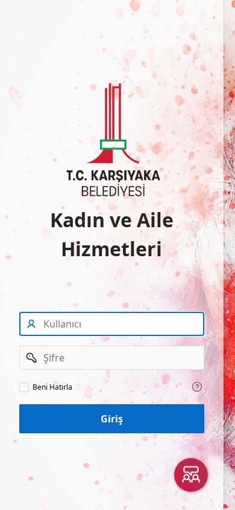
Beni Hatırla (52, 387)
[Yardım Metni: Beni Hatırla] (197, 386)
